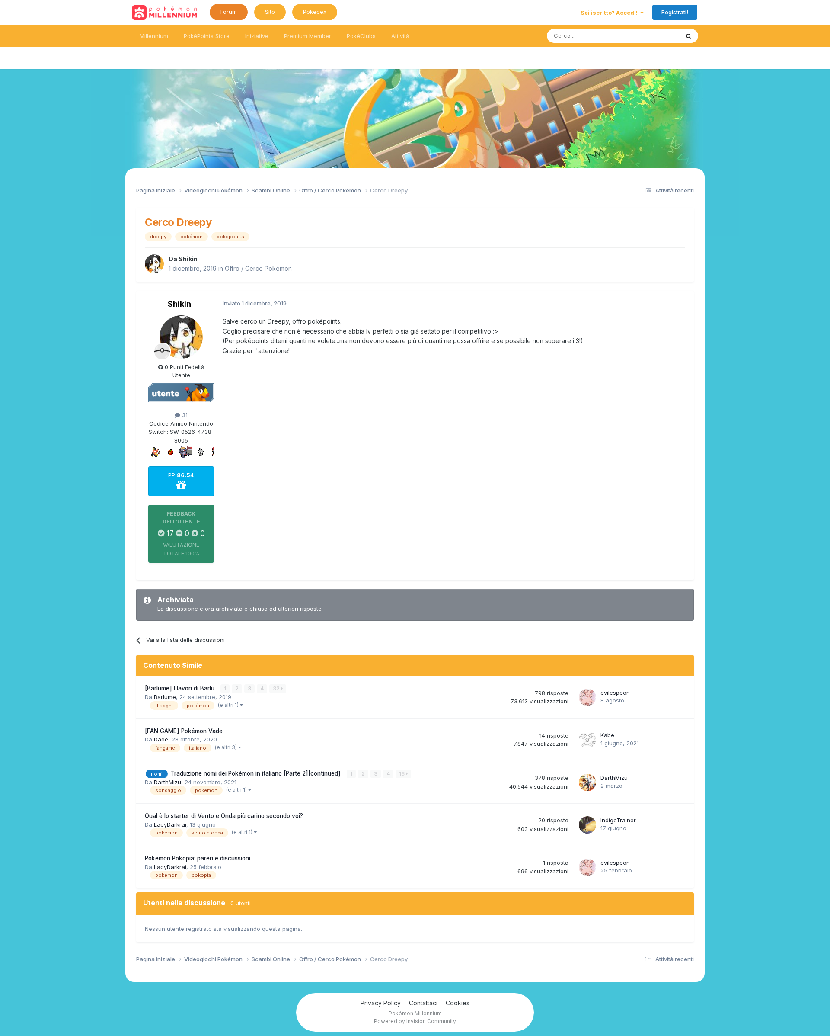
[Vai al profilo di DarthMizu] (587, 782)
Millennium (154, 35)
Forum (228, 11)
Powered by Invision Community (415, 1021)
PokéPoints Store (207, 35)
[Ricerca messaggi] (688, 36)
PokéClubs (361, 35)
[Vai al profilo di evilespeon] (587, 697)
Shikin (188, 259)
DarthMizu (167, 782)
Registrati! (674, 12)
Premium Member (307, 35)
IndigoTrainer (618, 820)
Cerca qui (655, 35)
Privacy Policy (381, 1003)
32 (277, 688)
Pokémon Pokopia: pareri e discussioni (197, 858)
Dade (161, 739)
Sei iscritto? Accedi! (610, 12)
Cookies (457, 1003)
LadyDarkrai (170, 824)
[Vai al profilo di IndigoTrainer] (587, 825)
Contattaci (423, 1003)
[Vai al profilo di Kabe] (587, 739)
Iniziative (256, 35)
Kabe (607, 734)
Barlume (165, 696)
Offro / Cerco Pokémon (258, 268)
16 (402, 773)
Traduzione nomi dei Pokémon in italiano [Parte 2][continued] (256, 773)
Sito (270, 11)
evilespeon (615, 692)
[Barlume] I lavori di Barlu (180, 688)
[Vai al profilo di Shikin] (154, 263)
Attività (400, 35)
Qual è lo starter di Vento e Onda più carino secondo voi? (224, 815)
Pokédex (314, 11)
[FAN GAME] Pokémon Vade (184, 731)
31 (184, 414)
